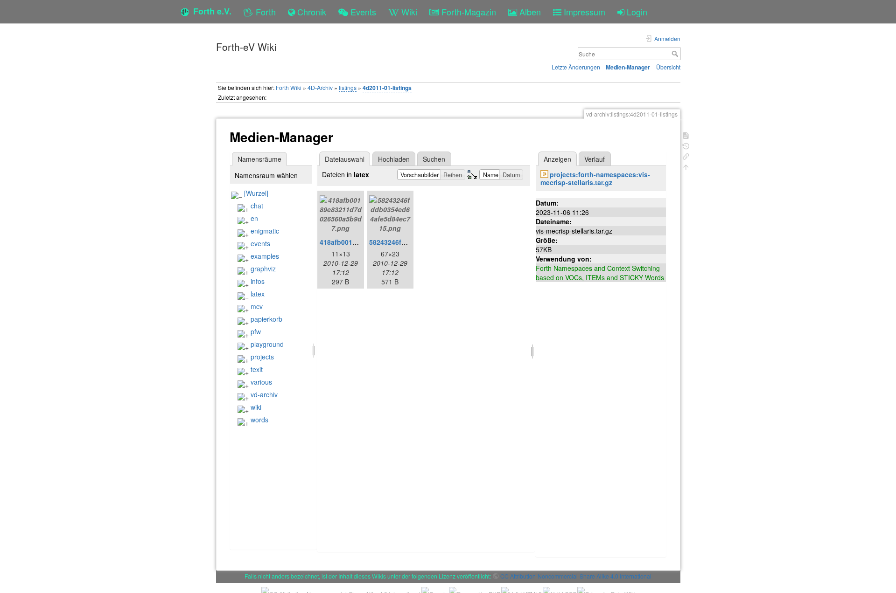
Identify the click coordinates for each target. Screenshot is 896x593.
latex (258, 293)
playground (267, 344)
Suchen (434, 159)
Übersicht (668, 67)
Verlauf (594, 159)
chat (257, 205)
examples (265, 256)
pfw (256, 331)
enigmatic (265, 230)
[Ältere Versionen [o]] (686, 145)
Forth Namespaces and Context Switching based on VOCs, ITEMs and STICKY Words (600, 272)
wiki (256, 407)
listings (348, 87)
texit (257, 369)
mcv (257, 306)
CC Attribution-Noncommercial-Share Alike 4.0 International (575, 576)
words (259, 419)
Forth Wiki (288, 87)
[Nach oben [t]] (686, 166)
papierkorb (266, 319)
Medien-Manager (628, 67)
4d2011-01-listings (387, 87)
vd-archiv (264, 394)
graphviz (263, 268)
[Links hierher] (686, 155)
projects (262, 356)
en (254, 218)
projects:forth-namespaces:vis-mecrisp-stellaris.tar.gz (595, 178)
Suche (676, 53)
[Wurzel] (256, 193)
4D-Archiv (320, 87)
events (260, 243)
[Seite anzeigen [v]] (686, 134)
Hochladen (394, 159)
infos (258, 281)
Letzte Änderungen (576, 67)
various (261, 381)
